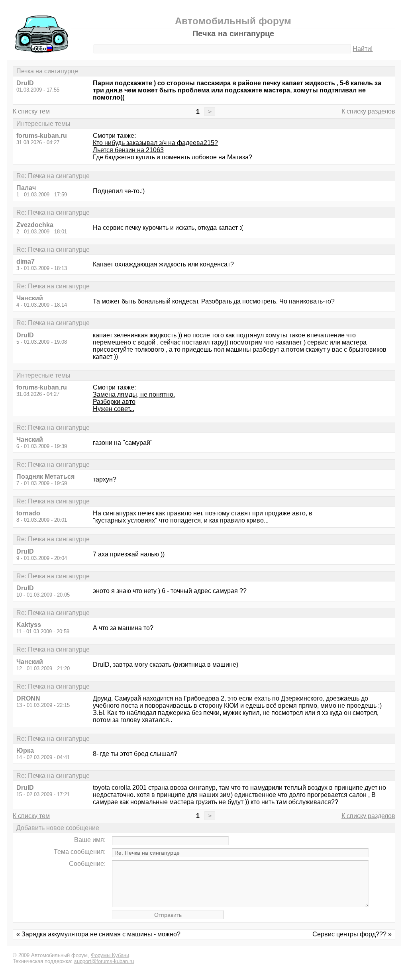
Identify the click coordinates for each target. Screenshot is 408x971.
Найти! (363, 48)
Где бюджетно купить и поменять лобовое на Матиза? (172, 157)
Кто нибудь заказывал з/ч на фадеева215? (155, 142)
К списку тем (31, 111)
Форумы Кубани (110, 955)
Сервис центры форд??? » (352, 934)
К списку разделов (368, 111)
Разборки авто (114, 401)
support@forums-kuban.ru (104, 961)
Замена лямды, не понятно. (134, 394)
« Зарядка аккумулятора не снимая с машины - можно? (98, 934)
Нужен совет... (113, 408)
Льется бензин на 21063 (128, 150)
